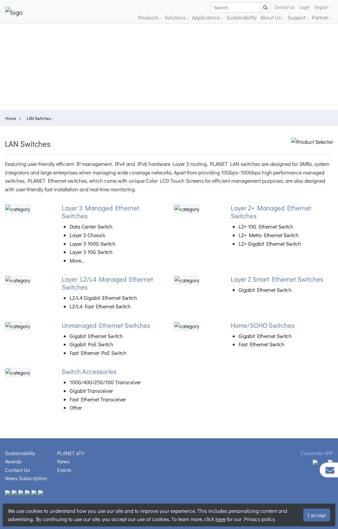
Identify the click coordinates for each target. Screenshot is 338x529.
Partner (320, 17)
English (321, 7)
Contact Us (284, 7)
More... (77, 260)
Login (305, 7)
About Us (271, 17)
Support (297, 17)
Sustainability (241, 17)
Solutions (176, 17)
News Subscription (26, 478)
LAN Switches (39, 118)
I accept (317, 515)
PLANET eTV (70, 453)
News (63, 461)
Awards (13, 461)
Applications (206, 17)
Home (10, 118)
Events (64, 469)
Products (148, 17)
